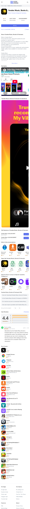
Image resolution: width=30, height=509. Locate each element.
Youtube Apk (4, 499)
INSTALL (15, 25)
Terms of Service (20, 508)
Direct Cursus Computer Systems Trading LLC (17, 13)
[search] (27, 2)
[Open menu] (2, 2)
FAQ (2, 506)
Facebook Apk (4, 492)
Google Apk (4, 489)
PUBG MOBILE (19, 496)
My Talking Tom (20, 489)
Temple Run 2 (19, 492)
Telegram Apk (4, 496)
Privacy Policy (19, 506)
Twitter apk (4, 494)
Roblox (17, 499)
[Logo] (14, 2)
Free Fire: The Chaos (21, 494)
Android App (4, 508)
